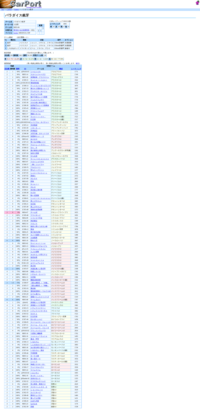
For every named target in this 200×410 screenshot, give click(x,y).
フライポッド (36, 215)
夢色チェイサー (36, 395)
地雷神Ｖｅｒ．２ (37, 136)
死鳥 (32, 181)
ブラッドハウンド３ (38, 330)
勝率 (17, 69)
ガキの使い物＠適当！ (39, 102)
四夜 (32, 406)
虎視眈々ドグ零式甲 (38, 302)
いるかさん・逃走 (37, 350)
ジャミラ (34, 361)
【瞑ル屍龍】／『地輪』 (40, 285)
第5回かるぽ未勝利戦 (21, 30)
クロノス (34, 223)
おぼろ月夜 (35, 401)
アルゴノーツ (36, 167)
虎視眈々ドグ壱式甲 (38, 305)
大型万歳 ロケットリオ (40, 133)
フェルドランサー (37, 100)
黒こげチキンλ (36, 201)
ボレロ (33, 187)
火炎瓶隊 (34, 238)
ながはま (34, 404)
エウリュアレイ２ (37, 263)
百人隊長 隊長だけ (38, 384)
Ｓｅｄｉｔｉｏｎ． (38, 117)
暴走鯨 (33, 288)
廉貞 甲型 (35, 339)
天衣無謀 (34, 125)
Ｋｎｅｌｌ (35, 184)
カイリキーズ (36, 392)
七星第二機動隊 (36, 333)
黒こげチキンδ (36, 207)
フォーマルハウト (37, 367)
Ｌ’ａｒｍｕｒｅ (37, 390)
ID (25, 69)
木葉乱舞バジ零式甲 (38, 269)
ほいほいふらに (36, 319)
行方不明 (34, 316)
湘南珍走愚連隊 (36, 209)
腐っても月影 (36, 398)
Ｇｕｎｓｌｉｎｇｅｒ (39, 80)
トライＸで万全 (36, 218)
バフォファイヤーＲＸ (39, 311)
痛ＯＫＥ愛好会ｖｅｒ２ (40, 88)
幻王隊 (33, 119)
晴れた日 (34, 240)
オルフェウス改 (36, 94)
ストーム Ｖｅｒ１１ (39, 325)
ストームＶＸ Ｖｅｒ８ (40, 328)
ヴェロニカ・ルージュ (39, 91)
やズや (33, 193)
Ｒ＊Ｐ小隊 (35, 356)
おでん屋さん (36, 294)
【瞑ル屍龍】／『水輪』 (40, 283)
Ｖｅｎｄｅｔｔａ (37, 260)
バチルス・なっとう (38, 274)
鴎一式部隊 (35, 195)
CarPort (9, 9)
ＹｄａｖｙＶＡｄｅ (38, 249)
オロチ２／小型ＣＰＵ (39, 254)
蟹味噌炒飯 (35, 83)
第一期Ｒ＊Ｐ (36, 359)
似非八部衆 (35, 153)
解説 (77, 63)
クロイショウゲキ (37, 162)
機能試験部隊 (36, 280)
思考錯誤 (34, 131)
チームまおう (36, 300)
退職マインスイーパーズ (40, 297)
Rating (16, 9)
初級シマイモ (36, 271)
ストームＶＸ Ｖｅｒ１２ (41, 322)
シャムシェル (36, 71)
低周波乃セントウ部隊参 (40, 105)
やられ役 (34, 156)
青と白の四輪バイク (38, 142)
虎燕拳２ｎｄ (36, 108)
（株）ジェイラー (37, 164)
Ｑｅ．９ (34, 147)
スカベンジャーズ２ (38, 74)
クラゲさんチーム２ (38, 381)
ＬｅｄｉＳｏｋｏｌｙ (39, 173)
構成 (61, 69)
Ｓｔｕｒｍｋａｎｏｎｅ (40, 159)
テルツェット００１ (40, 145)
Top (2, 9)
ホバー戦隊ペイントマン (40, 235)
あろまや (34, 139)
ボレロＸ (34, 178)
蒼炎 (32, 229)
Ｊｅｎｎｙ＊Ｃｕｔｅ (39, 336)
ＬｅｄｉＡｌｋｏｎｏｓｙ (41, 198)
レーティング (76, 69)
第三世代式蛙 (36, 232)
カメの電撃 (35, 252)
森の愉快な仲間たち (38, 150)
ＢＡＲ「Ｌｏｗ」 (37, 376)
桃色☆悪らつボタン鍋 (39, 226)
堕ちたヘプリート (37, 170)
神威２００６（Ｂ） (38, 364)
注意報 (33, 277)
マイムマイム (36, 370)
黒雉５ (33, 176)
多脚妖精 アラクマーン (40, 77)
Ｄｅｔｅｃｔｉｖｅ (38, 243)
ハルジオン (35, 373)
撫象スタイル (36, 114)
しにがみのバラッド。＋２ (41, 345)
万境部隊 (34, 353)
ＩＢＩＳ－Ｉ (36, 128)
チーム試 (34, 212)
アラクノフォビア (37, 111)
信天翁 (33, 204)
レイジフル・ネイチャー (40, 122)
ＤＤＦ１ (34, 314)
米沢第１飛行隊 (36, 190)
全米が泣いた (36, 378)
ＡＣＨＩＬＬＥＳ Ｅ (39, 387)
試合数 (7, 69)
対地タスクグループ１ (39, 246)
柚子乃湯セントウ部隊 (39, 97)
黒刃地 (33, 266)
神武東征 (34, 221)
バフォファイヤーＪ (38, 308)
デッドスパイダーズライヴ (41, 86)
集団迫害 (34, 257)
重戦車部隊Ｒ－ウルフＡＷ (41, 291)
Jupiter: (16, 33)
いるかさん (35, 342)
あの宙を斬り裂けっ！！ (40, 347)
